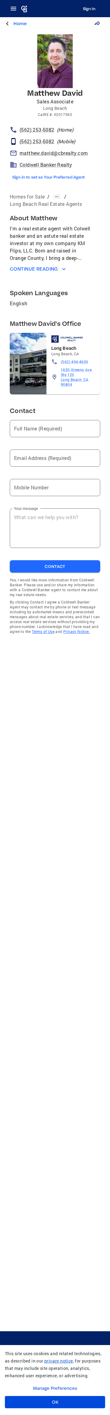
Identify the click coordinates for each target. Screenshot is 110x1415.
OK (55, 1402)
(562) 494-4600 (74, 361)
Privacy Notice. (76, 631)
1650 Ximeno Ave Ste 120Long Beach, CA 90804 (76, 377)
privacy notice (58, 1361)
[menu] (15, 8)
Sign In (89, 8)
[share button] (97, 23)
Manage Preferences (55, 1388)
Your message (26, 508)
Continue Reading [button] (34, 269)
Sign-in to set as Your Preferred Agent (48, 177)
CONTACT (55, 566)
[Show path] (57, 196)
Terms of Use (43, 631)
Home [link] (20, 23)
